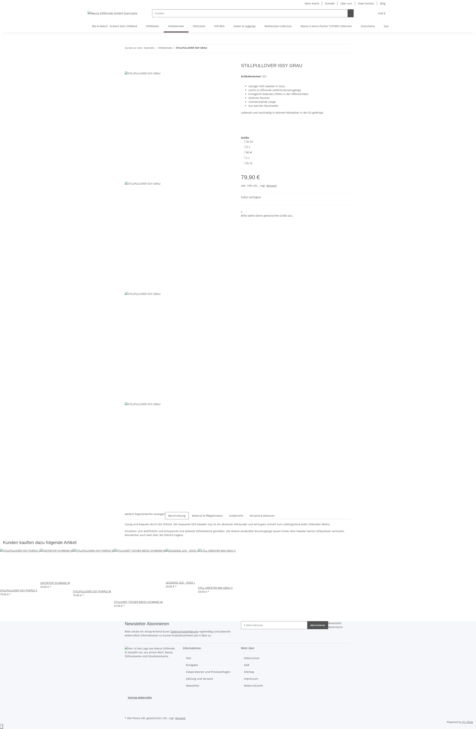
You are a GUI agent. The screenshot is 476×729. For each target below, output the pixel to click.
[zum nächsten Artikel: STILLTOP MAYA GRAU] (217, 49)
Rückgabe (192, 665)
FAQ (188, 658)
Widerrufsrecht (253, 685)
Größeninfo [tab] (236, 515)
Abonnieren (317, 625)
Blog (382, 3)
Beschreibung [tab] (177, 515)
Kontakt (330, 3)
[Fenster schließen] (128, 67)
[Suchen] (351, 13)
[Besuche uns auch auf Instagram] (128, 711)
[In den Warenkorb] (128, 61)
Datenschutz (252, 658)
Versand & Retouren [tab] (262, 515)
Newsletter (193, 685)
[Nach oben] (1, 726)
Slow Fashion (366, 3)
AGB (246, 665)
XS (249, 141)
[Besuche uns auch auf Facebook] (128, 707)
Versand (271, 185)
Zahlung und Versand (199, 678)
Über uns (346, 3)
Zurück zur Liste (133, 47)
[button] (366, 13)
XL (249, 163)
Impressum (251, 678)
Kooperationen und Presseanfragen (208, 672)
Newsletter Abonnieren (335, 625)
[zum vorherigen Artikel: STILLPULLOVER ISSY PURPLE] (210, 49)
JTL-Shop (467, 722)
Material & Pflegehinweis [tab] (207, 515)
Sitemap (249, 672)
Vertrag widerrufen (140, 697)
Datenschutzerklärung (184, 631)
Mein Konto (312, 3)
